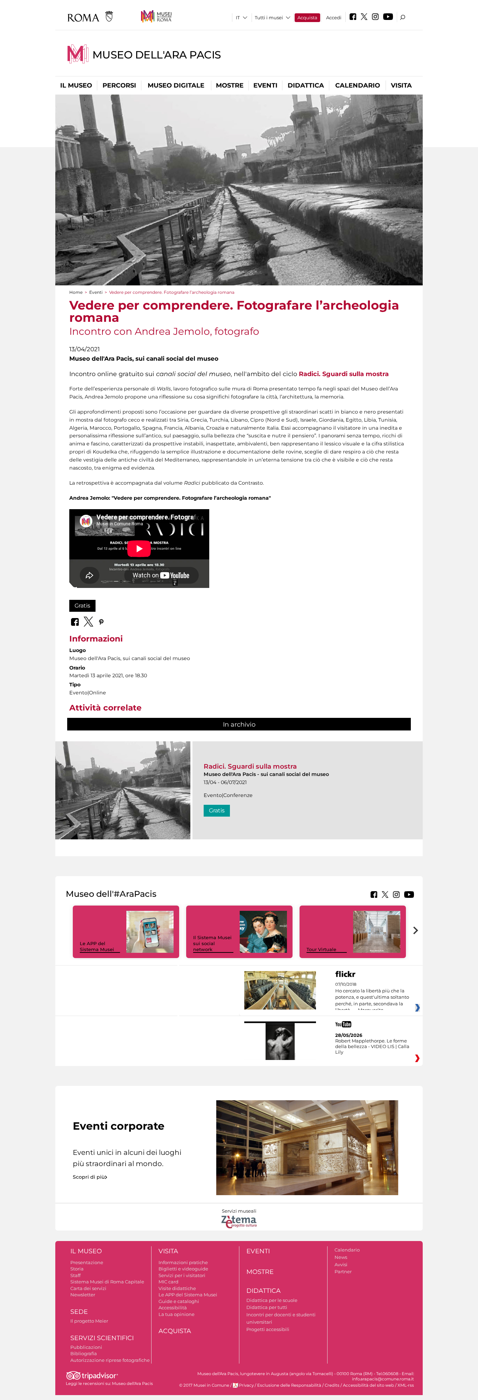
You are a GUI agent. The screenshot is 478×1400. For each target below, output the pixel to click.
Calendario (357, 85)
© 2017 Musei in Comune (204, 1385)
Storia (77, 1268)
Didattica (306, 85)
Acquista (307, 17)
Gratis (82, 605)
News (341, 1257)
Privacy (246, 1385)
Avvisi (341, 1264)
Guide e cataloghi (179, 1301)
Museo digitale (176, 85)
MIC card (168, 1281)
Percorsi (119, 85)
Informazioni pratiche (183, 1262)
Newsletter (82, 1294)
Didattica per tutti (266, 1307)
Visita (401, 85)
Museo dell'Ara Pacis (156, 54)
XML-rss (406, 1385)
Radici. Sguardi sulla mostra (344, 373)
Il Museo (76, 85)
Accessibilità (173, 1307)
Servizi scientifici (102, 1338)
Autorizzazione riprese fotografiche (110, 1360)
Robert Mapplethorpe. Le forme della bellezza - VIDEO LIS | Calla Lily (372, 1046)
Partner (343, 1271)
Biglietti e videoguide (183, 1268)
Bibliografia (83, 1353)
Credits (332, 1385)
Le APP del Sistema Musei (97, 946)
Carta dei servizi (88, 1288)
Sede (79, 1312)
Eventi (265, 85)
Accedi (334, 17)
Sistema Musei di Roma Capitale (107, 1281)
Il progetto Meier (89, 1321)
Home (76, 292)
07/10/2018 (372, 997)
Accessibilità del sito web (368, 1385)
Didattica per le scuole (271, 1300)
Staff (75, 1275)
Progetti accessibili (267, 1329)
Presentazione (86, 1262)
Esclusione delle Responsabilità (289, 1385)
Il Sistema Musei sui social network (212, 943)
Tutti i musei (269, 17)
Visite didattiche (177, 1288)
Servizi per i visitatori (182, 1275)
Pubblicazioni (86, 1347)
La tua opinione (177, 1314)
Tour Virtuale (321, 949)
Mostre (230, 85)
